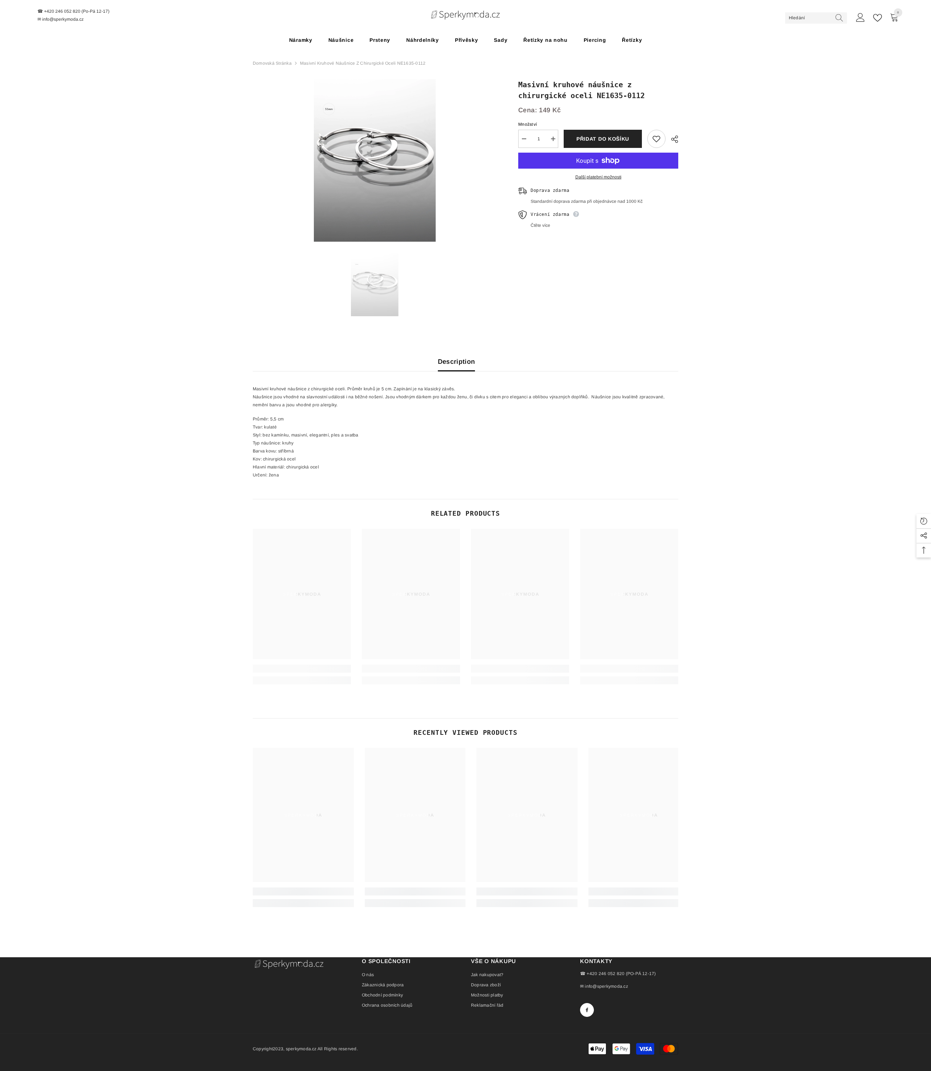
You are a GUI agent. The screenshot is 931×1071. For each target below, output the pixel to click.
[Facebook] (587, 1010)
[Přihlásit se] (860, 17)
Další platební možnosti (598, 177)
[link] (302, 669)
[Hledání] (816, 18)
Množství (527, 124)
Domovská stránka (272, 63)
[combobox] (809, 17)
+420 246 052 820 (62, 11)
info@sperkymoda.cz (63, 19)
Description (456, 361)
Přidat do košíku (602, 139)
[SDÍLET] (672, 139)
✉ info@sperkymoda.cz (604, 986)
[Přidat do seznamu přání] (656, 139)
